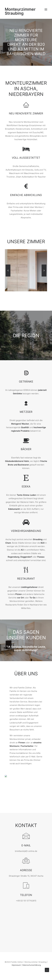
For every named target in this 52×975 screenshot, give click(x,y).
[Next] (44, 276)
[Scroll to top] (47, 969)
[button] (46, 9)
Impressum (16, 965)
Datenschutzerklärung (31, 965)
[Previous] (8, 276)
